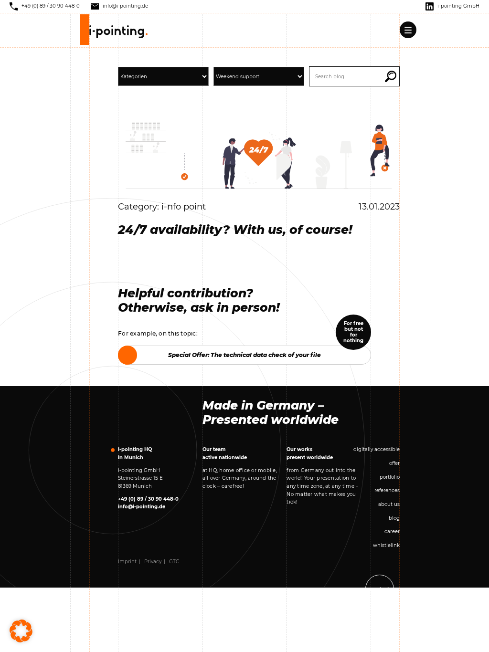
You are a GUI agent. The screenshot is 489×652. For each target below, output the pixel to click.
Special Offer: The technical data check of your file (244, 354)
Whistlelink (386, 545)
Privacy (152, 561)
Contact (379, 589)
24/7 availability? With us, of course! (235, 229)
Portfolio (390, 477)
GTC (174, 561)
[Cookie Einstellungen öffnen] (21, 631)
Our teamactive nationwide (224, 453)
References (387, 490)
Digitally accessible (376, 449)
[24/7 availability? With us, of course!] (259, 155)
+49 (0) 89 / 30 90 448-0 (148, 499)
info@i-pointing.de (141, 507)
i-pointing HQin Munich (135, 453)
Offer (394, 463)
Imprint (127, 561)
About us (389, 504)
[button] (390, 76)
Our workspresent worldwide (310, 453)
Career (392, 531)
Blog (394, 518)
